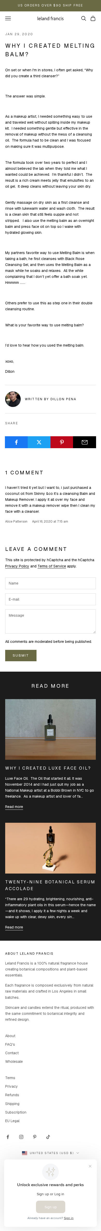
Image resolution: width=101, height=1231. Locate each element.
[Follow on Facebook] (7, 1136)
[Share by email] (84, 442)
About (10, 1035)
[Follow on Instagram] (21, 1136)
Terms (10, 1077)
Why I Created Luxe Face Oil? (48, 768)
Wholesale (14, 1061)
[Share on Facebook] (16, 442)
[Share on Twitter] (39, 442)
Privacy (11, 1086)
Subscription (15, 1112)
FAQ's (10, 1044)
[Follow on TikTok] (48, 1136)
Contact (12, 1053)
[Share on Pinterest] (62, 442)
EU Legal (12, 1121)
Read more (14, 806)
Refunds (12, 1095)
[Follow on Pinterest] (34, 1136)
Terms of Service (52, 566)
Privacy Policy (17, 566)
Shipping (12, 1103)
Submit (21, 655)
